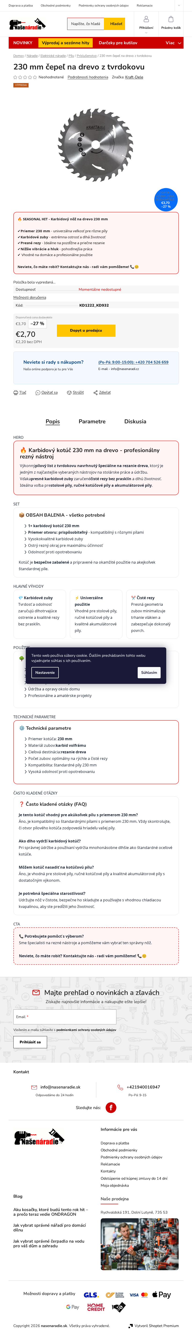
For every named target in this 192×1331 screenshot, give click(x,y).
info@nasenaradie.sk (60, 1087)
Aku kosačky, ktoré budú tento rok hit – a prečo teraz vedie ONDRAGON (50, 1212)
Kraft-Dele (134, 77)
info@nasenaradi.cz (125, 369)
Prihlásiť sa (30, 1042)
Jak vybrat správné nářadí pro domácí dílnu (49, 1228)
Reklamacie (145, 6)
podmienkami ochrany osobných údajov (86, 1030)
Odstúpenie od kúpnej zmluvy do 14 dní (134, 1178)
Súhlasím (149, 672)
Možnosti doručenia (29, 297)
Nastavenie (45, 672)
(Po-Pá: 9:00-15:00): (133, 362)
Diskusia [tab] (135, 421)
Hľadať (116, 23)
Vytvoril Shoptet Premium (157, 1325)
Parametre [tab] (92, 421)
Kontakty (108, 1171)
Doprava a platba (21, 6)
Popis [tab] (53, 421)
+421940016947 (143, 1087)
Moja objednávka (115, 1185)
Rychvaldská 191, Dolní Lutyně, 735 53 (134, 1212)
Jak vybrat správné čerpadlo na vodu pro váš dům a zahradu (48, 1243)
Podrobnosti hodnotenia (88, 77)
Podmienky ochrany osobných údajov (104, 6)
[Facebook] (111, 1107)
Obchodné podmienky (56, 6)
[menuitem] (23, 43)
